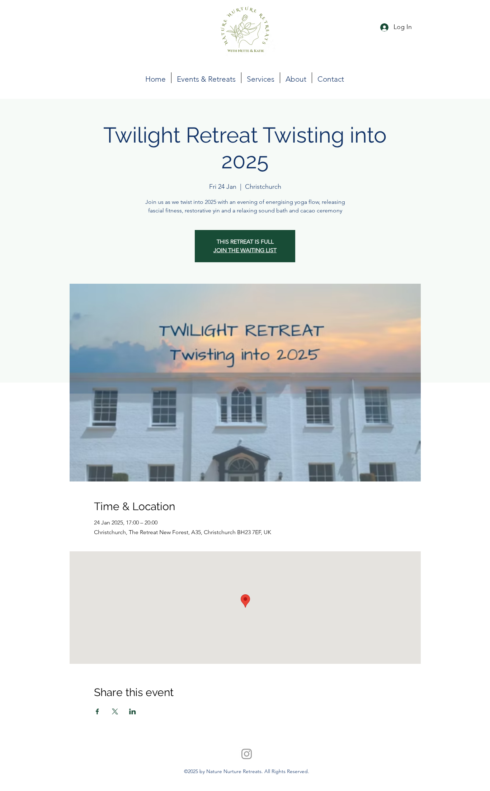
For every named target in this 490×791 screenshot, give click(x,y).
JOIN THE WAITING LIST (245, 250)
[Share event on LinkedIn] (132, 711)
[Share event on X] (115, 711)
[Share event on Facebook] (97, 711)
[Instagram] (247, 754)
